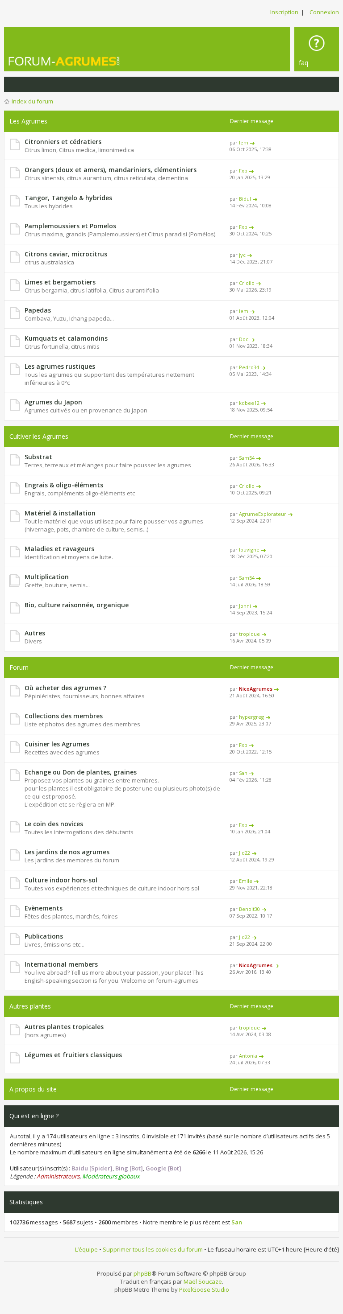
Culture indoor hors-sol (61, 880)
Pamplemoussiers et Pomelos (70, 226)
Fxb (243, 170)
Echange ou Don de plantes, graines (81, 772)
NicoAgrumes (255, 688)
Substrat (38, 457)
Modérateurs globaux (111, 1176)
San (243, 773)
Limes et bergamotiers (60, 282)
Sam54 (247, 457)
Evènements (44, 908)
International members (61, 964)
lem (243, 142)
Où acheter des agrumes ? (65, 688)
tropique (249, 633)
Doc (243, 339)
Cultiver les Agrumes (38, 436)
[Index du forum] (75, 61)
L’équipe (86, 1249)
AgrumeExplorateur (262, 514)
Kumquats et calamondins (66, 338)
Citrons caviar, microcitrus (66, 254)
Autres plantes (30, 1006)
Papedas (38, 310)
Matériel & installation (60, 513)
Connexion (324, 12)
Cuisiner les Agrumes (57, 744)
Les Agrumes (28, 121)
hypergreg (251, 716)
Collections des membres (64, 716)
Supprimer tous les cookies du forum (153, 1249)
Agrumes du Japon (53, 402)
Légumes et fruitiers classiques (73, 1054)
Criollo (247, 283)
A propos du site (33, 1089)
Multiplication (47, 577)
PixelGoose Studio (204, 1289)
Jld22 (244, 852)
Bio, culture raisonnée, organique (77, 605)
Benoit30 (249, 909)
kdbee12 (249, 403)
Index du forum (32, 101)
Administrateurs (58, 1176)
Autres (35, 633)
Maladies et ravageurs (59, 548)
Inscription (284, 12)
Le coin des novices (54, 824)
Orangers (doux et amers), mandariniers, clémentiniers (111, 169)
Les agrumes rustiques (60, 366)
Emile (245, 880)
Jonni (245, 605)
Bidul (245, 198)
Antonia (248, 1055)
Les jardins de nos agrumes (67, 852)
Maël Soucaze (203, 1281)
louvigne (249, 549)
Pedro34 (249, 367)
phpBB (142, 1273)
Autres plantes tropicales (64, 1026)
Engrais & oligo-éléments (64, 485)
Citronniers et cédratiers (63, 141)
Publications (44, 936)
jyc (242, 254)
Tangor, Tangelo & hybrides (68, 198)
